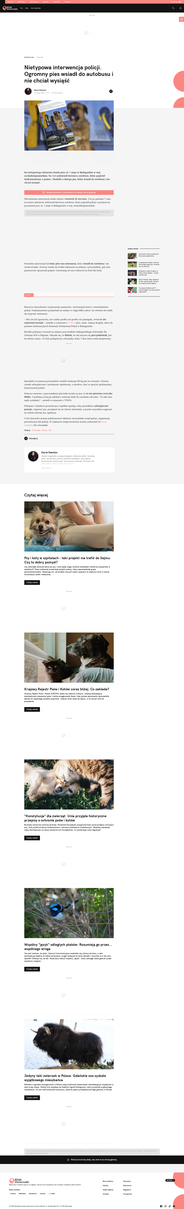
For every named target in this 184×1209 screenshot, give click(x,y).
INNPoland (21, 2)
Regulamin (127, 1190)
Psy (21, 8)
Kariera (105, 1185)
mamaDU (45, 2)
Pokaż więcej (46, 468)
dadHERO (57, 2)
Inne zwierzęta (36, 8)
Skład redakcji (108, 1190)
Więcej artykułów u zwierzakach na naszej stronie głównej (71, 192)
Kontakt (106, 1194)
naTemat (10, 2)
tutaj (97, 214)
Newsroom (127, 1185)
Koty (26, 8)
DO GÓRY (169, 1180)
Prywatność (127, 1194)
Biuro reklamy (108, 1181)
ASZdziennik (34, 2)
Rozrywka (67, 2)
